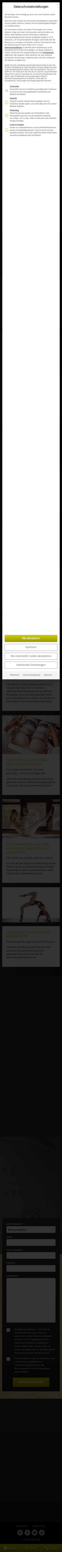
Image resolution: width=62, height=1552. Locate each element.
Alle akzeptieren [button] (31, 638)
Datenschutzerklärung (13, 48)
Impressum (48, 675)
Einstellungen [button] (48, 53)
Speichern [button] (31, 647)
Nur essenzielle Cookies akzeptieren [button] (31, 656)
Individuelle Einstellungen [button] (31, 665)
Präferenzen (14, 675)
